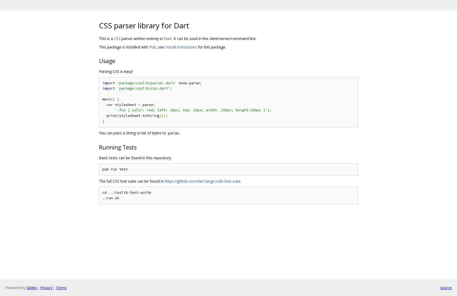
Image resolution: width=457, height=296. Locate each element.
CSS (117, 38)
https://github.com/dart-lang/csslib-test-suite (203, 181)
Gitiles (32, 287)
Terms (61, 287)
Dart (168, 38)
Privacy (46, 287)
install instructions (181, 47)
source (446, 287)
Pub (152, 47)
